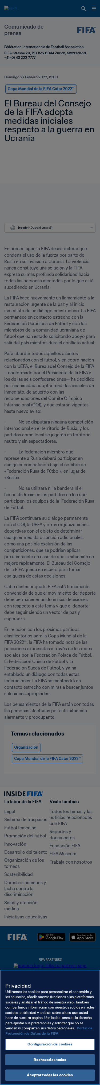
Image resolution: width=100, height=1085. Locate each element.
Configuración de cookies (49, 1044)
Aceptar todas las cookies (50, 1075)
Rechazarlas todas (50, 1059)
